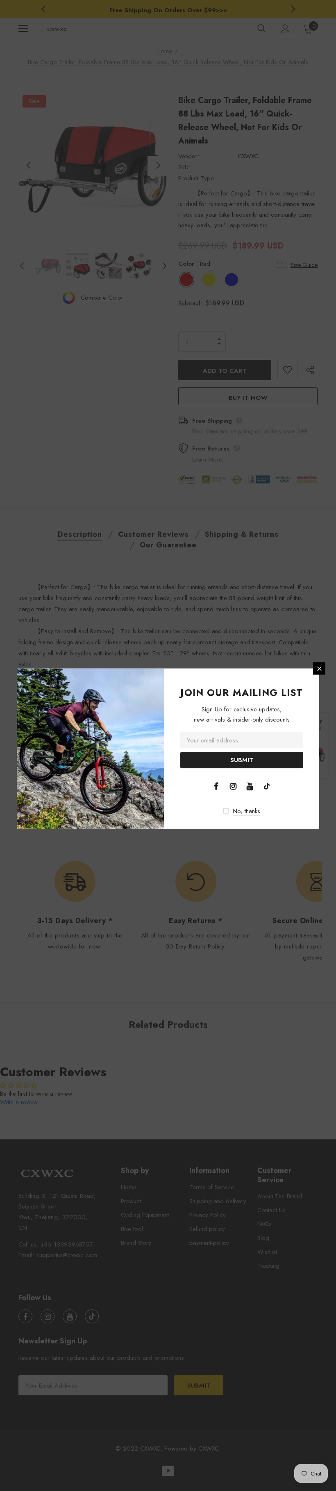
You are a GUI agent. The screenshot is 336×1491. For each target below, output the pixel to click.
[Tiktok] (267, 786)
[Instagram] (233, 786)
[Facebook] (216, 786)
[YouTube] (250, 786)
